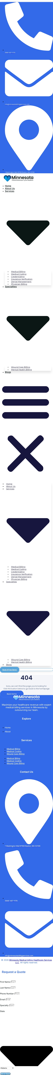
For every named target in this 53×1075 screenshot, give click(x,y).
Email (3, 999)
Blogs (8, 372)
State (2, 1011)
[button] (25, 427)
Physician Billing (19, 284)
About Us (10, 188)
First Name (5, 982)
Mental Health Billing (21, 369)
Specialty (4, 1005)
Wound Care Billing (16, 754)
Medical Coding (14, 751)
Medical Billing (13, 749)
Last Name (5, 987)
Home (8, 186)
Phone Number (7, 993)
